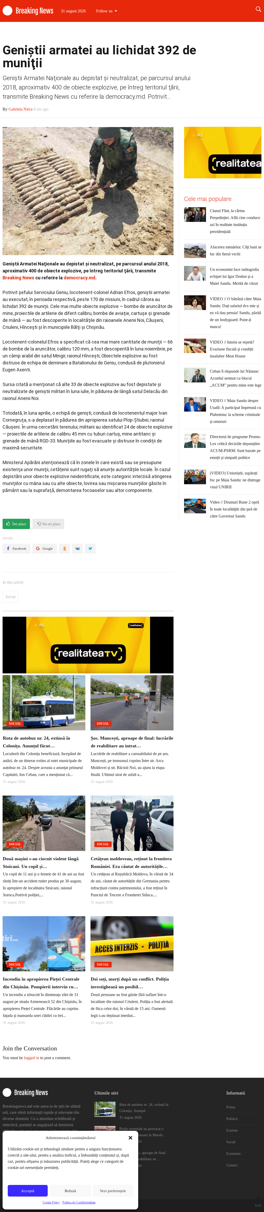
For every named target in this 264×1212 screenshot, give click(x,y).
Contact (250, 33)
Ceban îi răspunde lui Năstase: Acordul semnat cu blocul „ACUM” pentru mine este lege (235, 378)
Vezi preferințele (113, 1191)
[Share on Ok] (64, 549)
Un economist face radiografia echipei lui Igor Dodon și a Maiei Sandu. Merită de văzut (234, 276)
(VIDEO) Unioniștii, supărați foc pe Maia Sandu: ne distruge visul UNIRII (235, 480)
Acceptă (27, 1191)
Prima (136, 33)
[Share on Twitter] (90, 549)
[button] (130, 1137)
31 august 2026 (73, 11)
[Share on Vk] (77, 549)
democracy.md (79, 277)
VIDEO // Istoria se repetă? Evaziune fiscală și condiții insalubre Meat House (232, 349)
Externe (180, 33)
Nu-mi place (50, 524)
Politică (157, 33)
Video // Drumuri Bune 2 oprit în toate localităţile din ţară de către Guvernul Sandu (234, 509)
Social (201, 33)
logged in (31, 1058)
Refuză (70, 1191)
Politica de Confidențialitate (79, 1202)
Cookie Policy (51, 1202)
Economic (225, 33)
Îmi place (18, 524)
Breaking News (18, 277)
